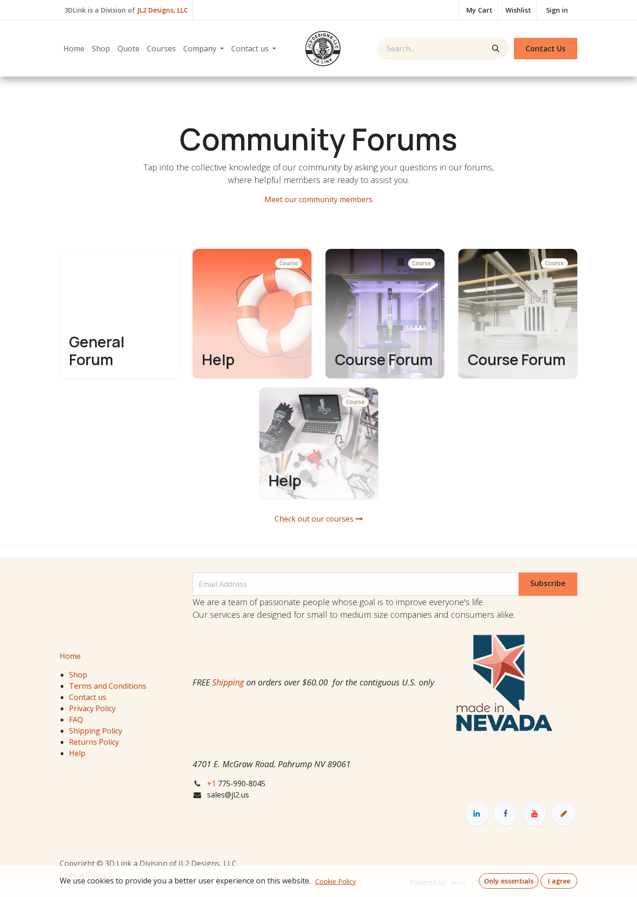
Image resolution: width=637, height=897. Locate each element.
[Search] (494, 48)
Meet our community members (318, 199)
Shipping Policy (95, 731)
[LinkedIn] (476, 814)
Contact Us (546, 48)
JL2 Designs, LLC (162, 10)
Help (77, 753)
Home (70, 656)
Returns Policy (94, 742)
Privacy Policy (92, 708)
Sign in (557, 10)
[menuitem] (74, 48)
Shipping (228, 682)
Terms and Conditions (107, 686)
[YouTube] (534, 814)
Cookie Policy (335, 881)
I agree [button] (559, 880)
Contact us (87, 697)
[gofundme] (564, 814)
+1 (212, 783)
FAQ (76, 719)
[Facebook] (505, 814)
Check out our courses (315, 519)
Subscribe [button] (548, 583)
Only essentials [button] (508, 880)
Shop (78, 675)
